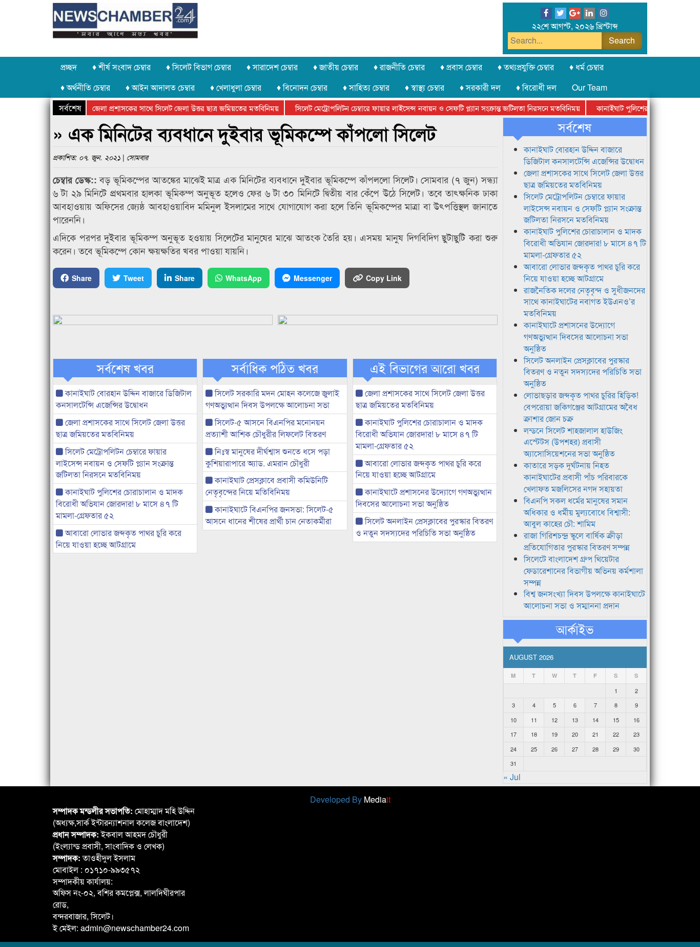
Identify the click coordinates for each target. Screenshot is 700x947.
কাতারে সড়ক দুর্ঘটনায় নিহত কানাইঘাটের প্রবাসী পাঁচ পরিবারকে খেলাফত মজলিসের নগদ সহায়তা (576, 476)
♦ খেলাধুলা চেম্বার (235, 87)
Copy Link (384, 278)
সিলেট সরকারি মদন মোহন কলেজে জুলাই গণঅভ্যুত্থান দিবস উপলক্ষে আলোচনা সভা (272, 399)
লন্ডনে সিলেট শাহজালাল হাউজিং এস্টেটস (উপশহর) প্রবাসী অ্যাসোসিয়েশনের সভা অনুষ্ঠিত (573, 442)
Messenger (313, 278)
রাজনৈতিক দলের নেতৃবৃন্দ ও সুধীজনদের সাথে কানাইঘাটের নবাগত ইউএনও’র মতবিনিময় (584, 301)
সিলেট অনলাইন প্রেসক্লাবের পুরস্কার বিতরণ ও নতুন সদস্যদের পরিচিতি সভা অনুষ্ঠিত (424, 527)
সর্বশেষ (574, 127)
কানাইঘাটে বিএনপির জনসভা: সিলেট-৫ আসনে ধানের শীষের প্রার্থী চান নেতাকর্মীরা (269, 515)
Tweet (133, 278)
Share (82, 278)
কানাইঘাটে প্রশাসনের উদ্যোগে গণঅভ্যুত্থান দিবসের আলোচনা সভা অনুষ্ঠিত (424, 497)
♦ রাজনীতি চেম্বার (399, 67)
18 (534, 734)
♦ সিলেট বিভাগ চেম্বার (198, 67)
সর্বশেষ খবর (125, 368)
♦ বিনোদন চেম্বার (302, 87)
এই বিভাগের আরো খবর (425, 368)
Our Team (589, 87)
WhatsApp (243, 278)
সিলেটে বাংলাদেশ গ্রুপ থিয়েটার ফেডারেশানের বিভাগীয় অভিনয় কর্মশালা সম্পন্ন (583, 570)
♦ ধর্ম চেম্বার (586, 67)
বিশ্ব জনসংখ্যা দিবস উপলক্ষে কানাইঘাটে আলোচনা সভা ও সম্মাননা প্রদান (584, 599)
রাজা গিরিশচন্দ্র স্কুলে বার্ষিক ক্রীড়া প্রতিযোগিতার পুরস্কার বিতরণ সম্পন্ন (577, 541)
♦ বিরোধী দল (536, 87)
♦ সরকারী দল (480, 87)
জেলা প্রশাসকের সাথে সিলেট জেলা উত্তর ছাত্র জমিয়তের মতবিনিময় (170, 107)
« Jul (512, 777)
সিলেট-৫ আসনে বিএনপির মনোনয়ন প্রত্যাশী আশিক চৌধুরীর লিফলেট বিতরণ (265, 428)
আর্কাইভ (574, 629)
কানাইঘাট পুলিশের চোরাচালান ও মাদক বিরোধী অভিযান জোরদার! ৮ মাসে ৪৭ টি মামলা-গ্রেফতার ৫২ (119, 503)
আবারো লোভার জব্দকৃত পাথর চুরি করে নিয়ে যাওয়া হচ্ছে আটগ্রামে (118, 538)
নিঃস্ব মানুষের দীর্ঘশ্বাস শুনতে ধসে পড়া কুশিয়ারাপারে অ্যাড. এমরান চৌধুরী (267, 457)
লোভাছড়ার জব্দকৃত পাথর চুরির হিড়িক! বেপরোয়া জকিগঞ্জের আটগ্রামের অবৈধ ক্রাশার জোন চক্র (581, 406)
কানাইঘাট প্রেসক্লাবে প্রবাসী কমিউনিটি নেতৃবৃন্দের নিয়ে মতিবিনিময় (266, 486)
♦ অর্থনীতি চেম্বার (85, 87)
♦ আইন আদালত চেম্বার (160, 87)
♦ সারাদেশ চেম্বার (272, 67)
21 (595, 734)
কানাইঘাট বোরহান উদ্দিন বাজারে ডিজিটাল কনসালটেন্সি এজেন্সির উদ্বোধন (124, 399)
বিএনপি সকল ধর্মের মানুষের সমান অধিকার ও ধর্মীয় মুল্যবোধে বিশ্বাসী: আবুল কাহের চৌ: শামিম (577, 512)
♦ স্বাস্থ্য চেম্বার (424, 87)
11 (534, 720)
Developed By (350, 799)
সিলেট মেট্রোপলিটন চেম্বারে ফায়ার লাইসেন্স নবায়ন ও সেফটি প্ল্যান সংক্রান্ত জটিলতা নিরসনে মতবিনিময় (422, 107)
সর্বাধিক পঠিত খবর (275, 368)
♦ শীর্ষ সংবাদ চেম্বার (121, 67)
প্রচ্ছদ (68, 67)
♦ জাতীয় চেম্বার (335, 67)
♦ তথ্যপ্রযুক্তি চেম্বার (526, 67)
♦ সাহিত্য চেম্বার (366, 87)
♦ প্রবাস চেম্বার (461, 67)
